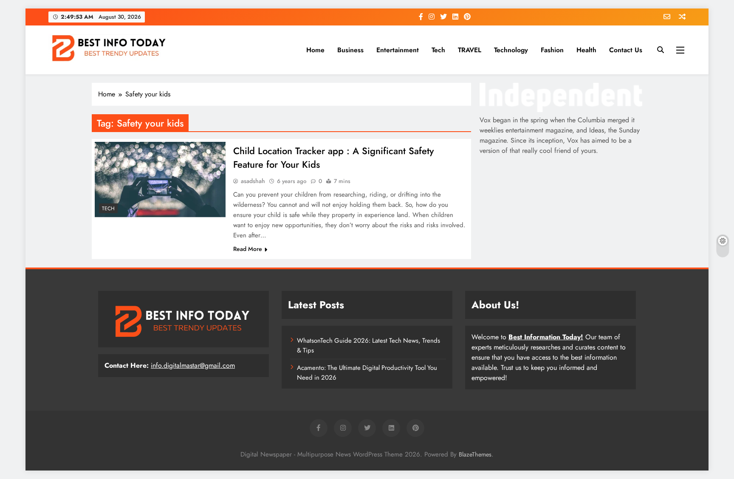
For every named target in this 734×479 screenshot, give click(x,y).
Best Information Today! (545, 337)
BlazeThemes (475, 454)
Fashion (552, 50)
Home (315, 50)
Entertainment (397, 50)
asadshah (253, 181)
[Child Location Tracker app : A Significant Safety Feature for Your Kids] (160, 179)
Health (586, 50)
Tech (438, 50)
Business (350, 50)
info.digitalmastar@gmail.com (193, 365)
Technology (511, 50)
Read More (247, 249)
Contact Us (625, 50)
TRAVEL (469, 50)
